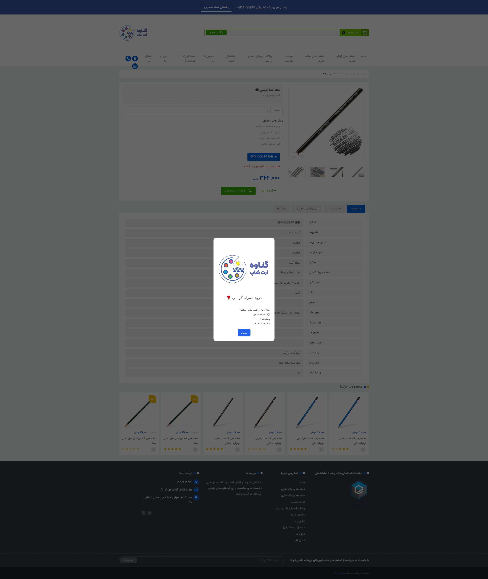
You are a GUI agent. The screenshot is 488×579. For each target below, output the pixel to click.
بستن (244, 332)
